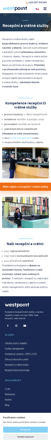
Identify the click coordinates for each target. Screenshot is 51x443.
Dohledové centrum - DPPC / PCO (21, 354)
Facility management (14, 348)
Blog (7, 405)
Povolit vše (25, 430)
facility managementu (21, 138)
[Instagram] (16, 326)
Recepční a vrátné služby (17, 364)
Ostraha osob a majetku (16, 343)
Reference (10, 394)
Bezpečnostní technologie (17, 370)
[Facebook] (8, 326)
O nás (7, 389)
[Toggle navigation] (45, 8)
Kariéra (8, 399)
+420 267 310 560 (37, 2)
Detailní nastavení (25, 437)
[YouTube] (25, 326)
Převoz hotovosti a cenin (16, 359)
